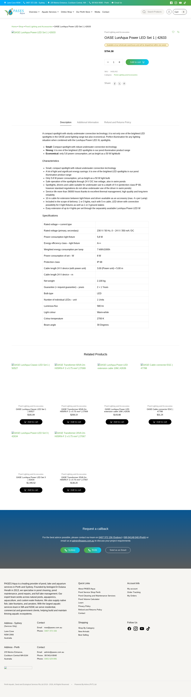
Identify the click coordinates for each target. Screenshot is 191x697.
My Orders (132, 596)
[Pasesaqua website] (14, 12)
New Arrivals (83, 631)
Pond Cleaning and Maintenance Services (96, 596)
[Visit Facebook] (171, 3)
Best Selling (83, 635)
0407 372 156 (50, 631)
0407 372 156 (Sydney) (110, 537)
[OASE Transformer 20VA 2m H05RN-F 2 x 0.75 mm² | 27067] (74, 450)
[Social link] (129, 629)
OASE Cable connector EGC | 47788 (160, 410)
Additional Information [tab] (88, 122)
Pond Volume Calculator (89, 599)
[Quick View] (24, 398)
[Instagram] (136, 629)
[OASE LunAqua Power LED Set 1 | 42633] (52, 71)
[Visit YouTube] (180, 3)
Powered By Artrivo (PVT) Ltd (85, 684)
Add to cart (135, 62)
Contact (105, 12)
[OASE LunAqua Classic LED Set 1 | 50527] (31, 382)
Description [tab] (65, 122)
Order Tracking (134, 592)
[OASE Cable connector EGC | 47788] (160, 382)
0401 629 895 (50, 659)
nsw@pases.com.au (53, 627)
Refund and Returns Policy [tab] (117, 122)
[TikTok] (148, 629)
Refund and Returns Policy (90, 610)
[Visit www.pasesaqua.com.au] (169, 11)
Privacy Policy (84, 606)
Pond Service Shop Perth (89, 592)
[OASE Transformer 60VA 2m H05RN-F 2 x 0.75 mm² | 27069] (74, 382)
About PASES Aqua (86, 589)
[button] (31, 421)
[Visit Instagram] (176, 3)
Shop (21, 26)
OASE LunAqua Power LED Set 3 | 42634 (31, 478)
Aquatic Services (49, 12)
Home (14, 26)
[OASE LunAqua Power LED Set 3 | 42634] (31, 450)
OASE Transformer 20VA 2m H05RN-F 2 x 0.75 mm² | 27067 (74, 478)
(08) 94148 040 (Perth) (135, 537)
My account (132, 589)
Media (97, 12)
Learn (80, 603)
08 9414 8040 (50, 655)
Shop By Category (86, 628)
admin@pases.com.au (83, 541)
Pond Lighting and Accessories (38, 26)
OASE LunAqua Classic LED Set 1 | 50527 (31, 410)
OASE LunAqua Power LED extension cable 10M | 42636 (117, 410)
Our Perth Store (83, 12)
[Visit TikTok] (185, 3)
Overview (33, 12)
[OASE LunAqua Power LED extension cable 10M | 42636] (117, 382)
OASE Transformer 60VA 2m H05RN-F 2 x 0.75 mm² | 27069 (74, 410)
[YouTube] (142, 629)
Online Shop (66, 12)
